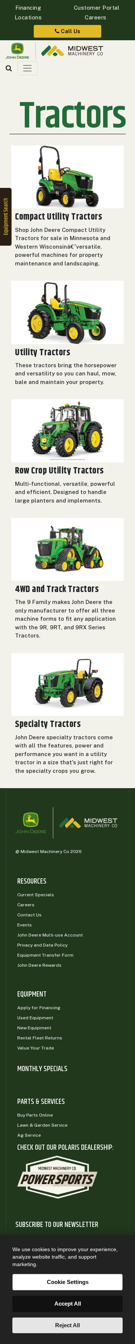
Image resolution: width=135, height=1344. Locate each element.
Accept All (67, 1303)
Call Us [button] (69, 31)
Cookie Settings (67, 1282)
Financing (28, 7)
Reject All (67, 1325)
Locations (28, 17)
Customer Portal (95, 7)
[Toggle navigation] (28, 68)
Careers (95, 17)
